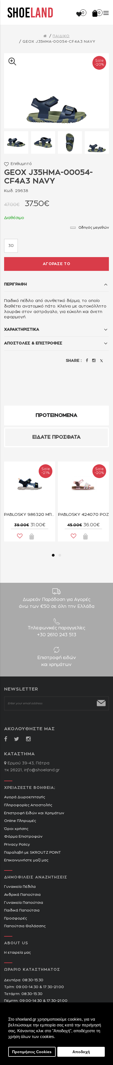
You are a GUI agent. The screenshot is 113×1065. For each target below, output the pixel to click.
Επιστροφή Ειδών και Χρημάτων (34, 813)
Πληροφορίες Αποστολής (28, 805)
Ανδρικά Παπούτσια (22, 895)
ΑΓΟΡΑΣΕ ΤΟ (56, 264)
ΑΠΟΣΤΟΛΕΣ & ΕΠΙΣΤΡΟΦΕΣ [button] (33, 343)
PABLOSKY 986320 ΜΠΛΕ (29, 515)
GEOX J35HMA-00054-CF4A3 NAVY (58, 42)
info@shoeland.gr (42, 770)
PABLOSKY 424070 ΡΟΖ (83, 515)
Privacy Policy (17, 844)
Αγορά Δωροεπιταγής (24, 797)
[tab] (56, 285)
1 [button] (53, 555)
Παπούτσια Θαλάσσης (25, 926)
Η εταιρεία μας (17, 953)
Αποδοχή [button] (81, 1052)
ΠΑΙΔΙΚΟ (61, 36)
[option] (16, 142)
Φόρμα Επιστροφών (23, 836)
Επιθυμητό (21, 164)
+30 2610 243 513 (56, 635)
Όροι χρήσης (16, 829)
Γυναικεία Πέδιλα (20, 887)
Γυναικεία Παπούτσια (23, 903)
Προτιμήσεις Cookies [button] (32, 1052)
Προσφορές (15, 918)
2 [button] (59, 555)
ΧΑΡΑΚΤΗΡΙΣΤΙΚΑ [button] (21, 329)
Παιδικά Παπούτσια (21, 910)
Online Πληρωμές (20, 821)
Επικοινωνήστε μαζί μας (26, 860)
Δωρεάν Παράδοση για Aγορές (56, 603)
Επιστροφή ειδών (56, 661)
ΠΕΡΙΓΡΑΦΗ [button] (15, 284)
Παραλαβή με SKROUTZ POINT (32, 852)
